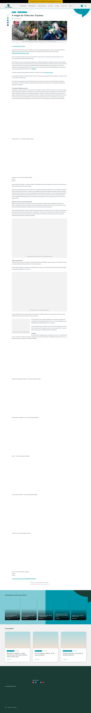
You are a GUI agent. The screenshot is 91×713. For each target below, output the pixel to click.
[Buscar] (82, 6)
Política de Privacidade (12, 707)
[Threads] (38, 682)
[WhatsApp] (8, 18)
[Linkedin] (8, 22)
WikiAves (34, 68)
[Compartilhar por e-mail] (8, 25)
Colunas (14, 12)
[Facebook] (8, 20)
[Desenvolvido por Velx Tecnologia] (80, 707)
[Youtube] (43, 682)
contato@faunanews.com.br (10, 686)
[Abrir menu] (85, 6)
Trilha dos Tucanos (49, 72)
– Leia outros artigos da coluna (24, 578)
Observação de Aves (22, 12)
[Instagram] (33, 682)
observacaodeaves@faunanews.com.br (20, 53)
